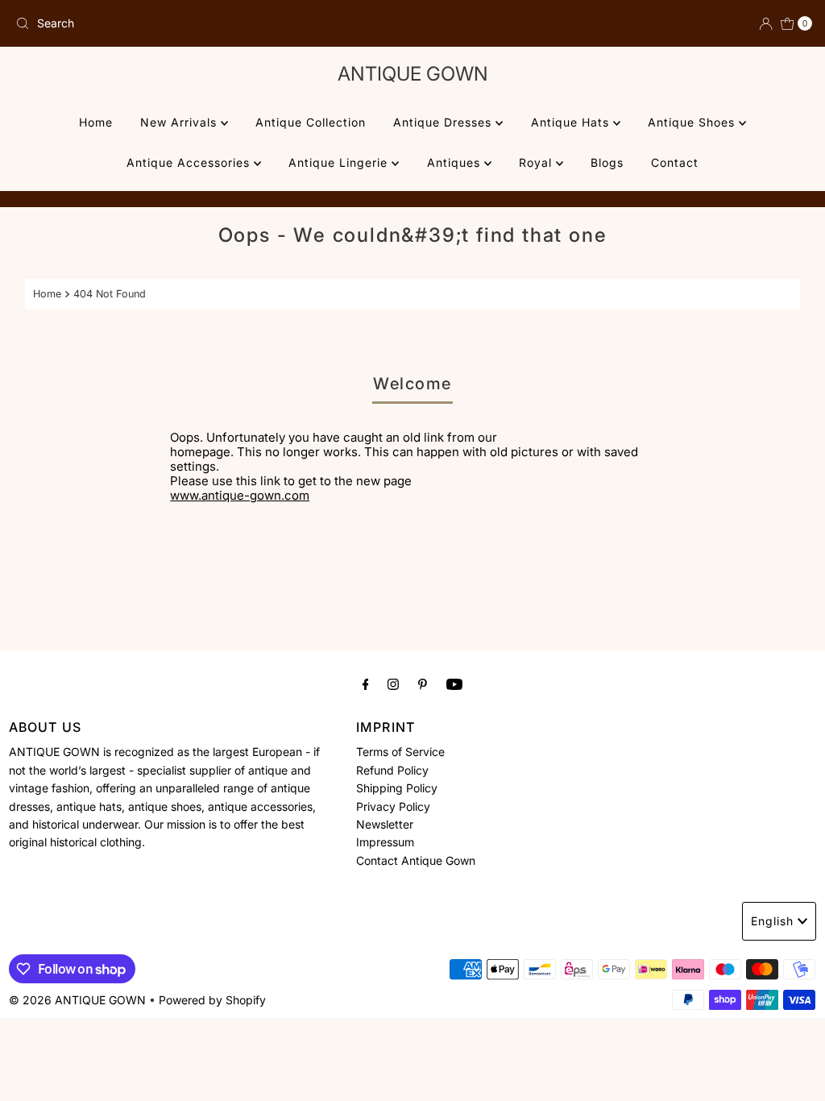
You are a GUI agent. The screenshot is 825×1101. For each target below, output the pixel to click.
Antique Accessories (190, 162)
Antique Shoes (693, 122)
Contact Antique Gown (415, 860)
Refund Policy (392, 770)
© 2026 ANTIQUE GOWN (77, 1000)
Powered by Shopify (212, 1000)
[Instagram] (393, 683)
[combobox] (207, 23)
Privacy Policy (393, 806)
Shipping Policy (396, 788)
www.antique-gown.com (239, 495)
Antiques (455, 162)
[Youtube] (454, 683)
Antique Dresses (444, 122)
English (772, 921)
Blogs (607, 162)
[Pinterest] (422, 683)
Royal (537, 162)
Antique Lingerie (340, 162)
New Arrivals (180, 122)
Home (96, 122)
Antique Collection (310, 122)
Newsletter (384, 824)
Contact (675, 162)
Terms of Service (400, 751)
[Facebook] (366, 683)
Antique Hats (572, 122)
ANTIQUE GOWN (413, 73)
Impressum (385, 842)
